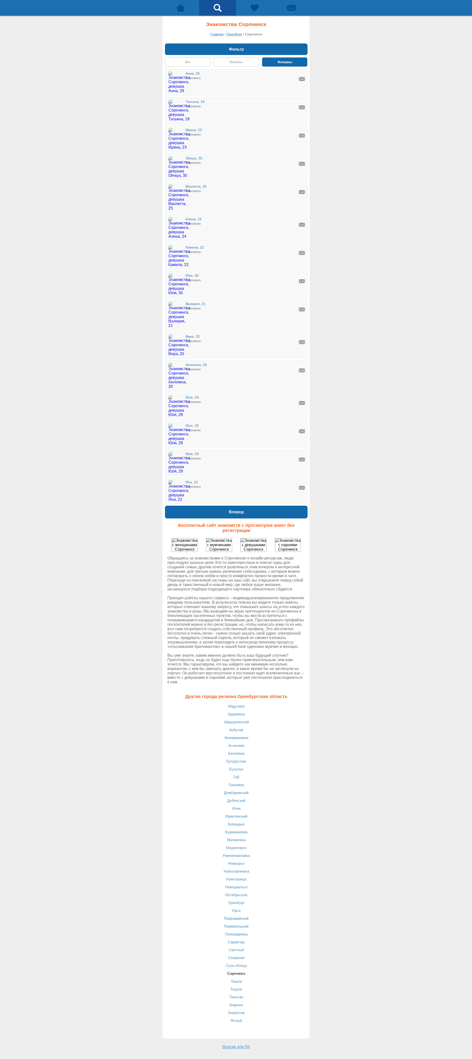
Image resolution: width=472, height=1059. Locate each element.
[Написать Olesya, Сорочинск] (302, 164)
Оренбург (236, 903)
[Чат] (291, 8)
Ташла (236, 981)
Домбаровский (236, 793)
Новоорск (236, 863)
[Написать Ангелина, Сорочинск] (302, 370)
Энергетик (236, 1013)
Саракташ (236, 942)
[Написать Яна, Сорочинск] (302, 488)
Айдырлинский (236, 722)
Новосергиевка (236, 871)
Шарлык (236, 1005)
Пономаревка (236, 934)
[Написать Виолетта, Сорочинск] (302, 192)
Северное (236, 958)
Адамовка (236, 714)
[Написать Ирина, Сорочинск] (302, 136)
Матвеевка (236, 840)
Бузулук (236, 769)
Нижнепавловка (236, 855)
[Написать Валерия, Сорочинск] (302, 309)
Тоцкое (236, 989)
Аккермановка (236, 738)
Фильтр (236, 49)
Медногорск (236, 848)
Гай (236, 777)
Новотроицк (236, 879)
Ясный (236, 1020)
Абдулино (236, 706)
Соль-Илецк (236, 965)
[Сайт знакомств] (180, 8)
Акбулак (236, 730)
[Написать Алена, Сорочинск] (302, 225)
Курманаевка (236, 832)
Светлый (236, 950)
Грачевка (236, 785)
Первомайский (236, 918)
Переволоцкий (236, 926)
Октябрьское (236, 895)
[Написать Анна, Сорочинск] (302, 79)
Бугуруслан (236, 761)
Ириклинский (236, 816)
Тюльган (236, 997)
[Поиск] (217, 8)
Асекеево (236, 745)
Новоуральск (236, 887)
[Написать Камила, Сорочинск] (302, 253)
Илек (236, 808)
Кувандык (236, 824)
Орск (236, 910)
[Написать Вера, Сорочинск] (302, 342)
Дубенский (236, 800)
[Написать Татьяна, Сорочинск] (302, 107)
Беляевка (236, 753)
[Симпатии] (254, 8)
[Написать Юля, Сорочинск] (302, 281)
